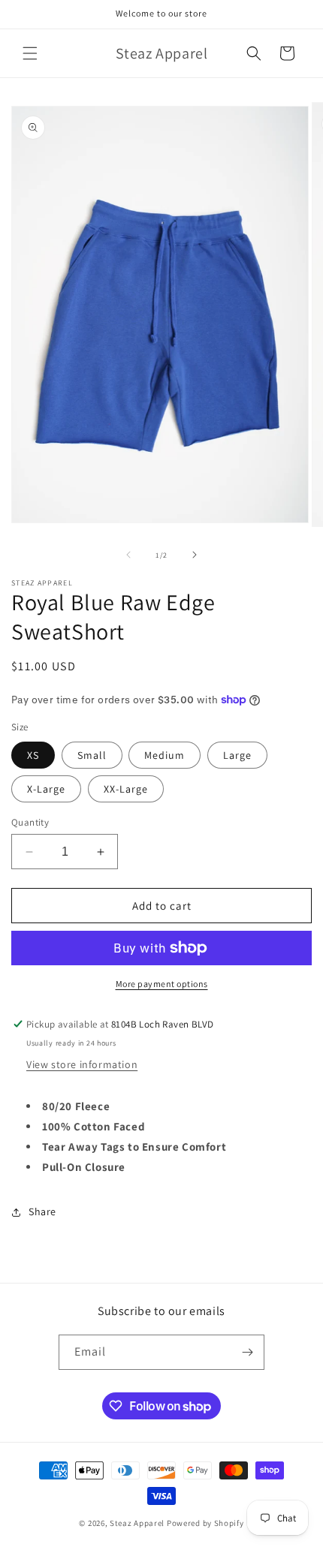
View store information (81, 1064)
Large (237, 755)
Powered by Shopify (205, 1523)
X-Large (46, 789)
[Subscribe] (247, 1352)
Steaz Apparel (137, 1523)
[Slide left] (128, 554)
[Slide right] (194, 554)
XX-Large (126, 789)
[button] (30, 53)
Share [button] (42, 1211)
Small (92, 755)
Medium (164, 755)
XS (33, 755)
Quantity (30, 822)
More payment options (162, 983)
